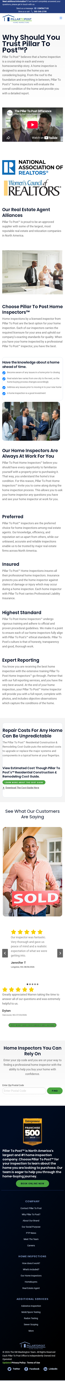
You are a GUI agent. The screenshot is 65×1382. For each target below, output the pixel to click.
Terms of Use (33, 1362)
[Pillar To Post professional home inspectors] (17, 18)
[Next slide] (60, 953)
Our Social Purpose (31, 1227)
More (31, 1331)
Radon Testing (31, 1318)
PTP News (31, 1233)
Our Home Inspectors (31, 1275)
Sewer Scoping (31, 1324)
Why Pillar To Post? (31, 1214)
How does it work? (31, 1263)
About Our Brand (31, 1220)
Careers (31, 1245)
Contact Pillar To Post (31, 1208)
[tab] (27, 984)
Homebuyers (31, 1282)
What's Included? (31, 1269)
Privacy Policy (14, 1362)
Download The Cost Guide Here (22, 787)
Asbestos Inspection (31, 1306)
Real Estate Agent (31, 1288)
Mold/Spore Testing (31, 1312)
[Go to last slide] (5, 953)
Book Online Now (32, 1183)
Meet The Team (31, 1239)
